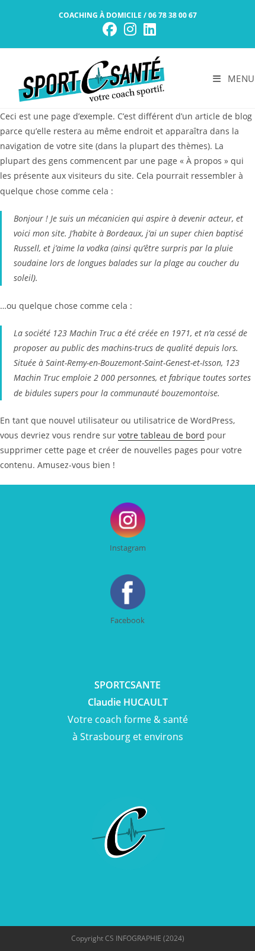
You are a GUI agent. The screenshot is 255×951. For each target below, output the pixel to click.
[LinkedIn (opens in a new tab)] (148, 29)
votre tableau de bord (161, 435)
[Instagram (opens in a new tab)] (130, 29)
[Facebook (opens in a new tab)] (109, 29)
